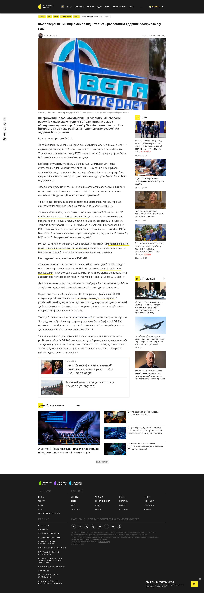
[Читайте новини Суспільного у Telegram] (113, 526)
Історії (122, 505)
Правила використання (50, 537)
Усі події (75, 497)
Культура (123, 509)
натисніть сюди (104, 542)
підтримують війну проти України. (95, 298)
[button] (5, 119)
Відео (99, 7)
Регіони (90, 7)
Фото (131, 7)
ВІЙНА (107, 16)
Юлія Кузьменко (50, 35)
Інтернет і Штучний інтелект (92, 16)
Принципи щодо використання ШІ (47, 542)
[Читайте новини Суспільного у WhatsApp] (119, 526)
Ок (194, 584)
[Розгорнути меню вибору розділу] (62, 6)
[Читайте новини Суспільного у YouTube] (100, 526)
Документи (43, 571)
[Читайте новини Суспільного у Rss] (73, 526)
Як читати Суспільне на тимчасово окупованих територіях (50, 560)
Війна (69, 7)
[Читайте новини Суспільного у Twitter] (86, 526)
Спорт (98, 509)
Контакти (43, 529)
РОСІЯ (56, 16)
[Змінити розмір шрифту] (163, 35)
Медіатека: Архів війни (49, 513)
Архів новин (44, 525)
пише (50, 138)
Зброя (76, 16)
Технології (149, 505)
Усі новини (79, 7)
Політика (124, 501)
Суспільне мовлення (48, 533)
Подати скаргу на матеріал (51, 567)
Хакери (42, 16)
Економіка (149, 501)
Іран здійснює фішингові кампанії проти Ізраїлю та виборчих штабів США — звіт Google (89, 369)
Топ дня (99, 497)
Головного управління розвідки (80, 118)
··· (141, 6)
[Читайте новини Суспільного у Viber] (106, 526)
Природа (75, 509)
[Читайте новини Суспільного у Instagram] (93, 526)
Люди (98, 505)
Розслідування (120, 7)
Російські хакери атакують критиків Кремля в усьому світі (90, 384)
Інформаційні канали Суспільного (49, 553)
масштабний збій (82, 317)
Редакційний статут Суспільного (48, 576)
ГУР (49, 16)
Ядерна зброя (66, 16)
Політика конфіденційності (52, 548)
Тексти (107, 7)
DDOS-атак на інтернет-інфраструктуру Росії (63, 216)
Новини (147, 509)
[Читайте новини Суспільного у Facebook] (80, 526)
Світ (73, 505)
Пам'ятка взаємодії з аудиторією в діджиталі (50, 582)
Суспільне (103, 539)
